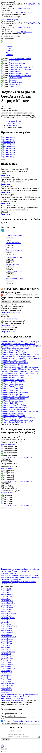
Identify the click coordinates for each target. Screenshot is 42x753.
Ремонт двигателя (16, 65)
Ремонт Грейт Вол (8, 603)
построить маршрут (9, 457)
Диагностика (14, 61)
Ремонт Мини (6, 635)
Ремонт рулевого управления (20, 74)
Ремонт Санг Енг (8, 652)
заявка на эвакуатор (9, 304)
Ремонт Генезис (7, 601)
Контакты (9, 55)
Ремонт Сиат (6, 654)
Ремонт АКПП (14, 86)
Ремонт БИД (6, 590)
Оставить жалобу (19, 698)
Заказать (10, 238)
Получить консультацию (10, 19)
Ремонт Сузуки (7, 660)
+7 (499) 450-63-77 (24, 13)
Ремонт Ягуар (6, 688)
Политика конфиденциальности (13, 700)
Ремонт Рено (6, 647)
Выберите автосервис (9, 714)
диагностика (6, 301)
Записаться (5, 175)
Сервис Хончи (6, 692)
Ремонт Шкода (7, 685)
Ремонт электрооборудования (20, 69)
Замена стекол (14, 84)
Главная (9, 46)
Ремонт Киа (5, 622)
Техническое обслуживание (20, 59)
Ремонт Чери (6, 681)
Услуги (8, 48)
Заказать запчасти (32, 694)
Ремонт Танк (6, 662)
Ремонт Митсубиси (8, 637)
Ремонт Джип (6, 609)
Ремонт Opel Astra (13, 123)
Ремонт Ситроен (7, 656)
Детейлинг (13, 80)
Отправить (5, 740)
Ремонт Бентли (7, 594)
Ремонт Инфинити (8, 613)
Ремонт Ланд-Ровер (9, 626)
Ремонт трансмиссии (17, 63)
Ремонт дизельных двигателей (21, 67)
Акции (8, 53)
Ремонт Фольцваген (9, 669)
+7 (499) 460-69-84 (32, 4)
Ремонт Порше (7, 645)
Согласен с (21, 721)
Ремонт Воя (5, 599)
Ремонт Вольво (7, 597)
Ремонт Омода (6, 641)
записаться (6, 459)
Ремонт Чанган (7, 679)
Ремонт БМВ (6, 592)
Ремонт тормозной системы (20, 76)
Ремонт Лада (6, 624)
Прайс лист (10, 50)
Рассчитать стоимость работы (12, 694)
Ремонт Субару (7, 658)
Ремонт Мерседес (8, 633)
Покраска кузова (15, 78)
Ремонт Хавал (6, 673)
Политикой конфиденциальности (26, 721)
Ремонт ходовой (15, 71)
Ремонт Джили (7, 607)
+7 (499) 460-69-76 (23, 8)
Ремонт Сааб (6, 649)
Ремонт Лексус (7, 628)
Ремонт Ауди (6, 588)
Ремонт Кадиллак (8, 618)
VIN (2, 719)
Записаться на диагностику (12, 696)
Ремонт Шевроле (7, 683)
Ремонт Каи (5, 620)
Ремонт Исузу (6, 616)
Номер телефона (7, 716)
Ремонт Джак (6, 605)
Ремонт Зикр (6, 611)
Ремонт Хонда (6, 675)
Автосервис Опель (13, 121)
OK (2, 745)
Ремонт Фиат (6, 666)
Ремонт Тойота (7, 664)
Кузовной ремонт (16, 82)
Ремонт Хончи (6, 677)
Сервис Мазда (6, 690)
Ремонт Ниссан (7, 639)
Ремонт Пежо (6, 643)
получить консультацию (21, 301)
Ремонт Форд (6, 671)
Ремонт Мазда (6, 630)
